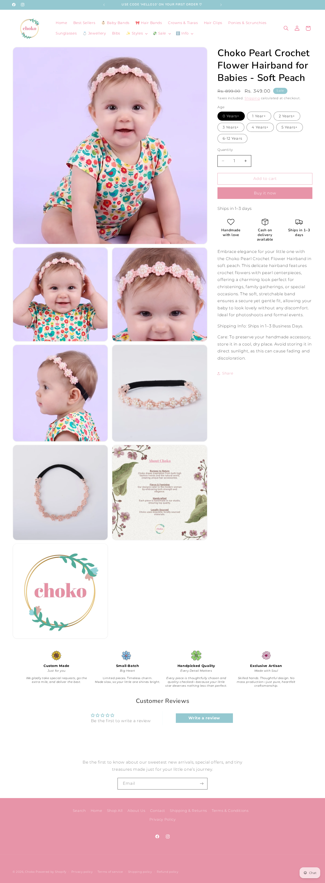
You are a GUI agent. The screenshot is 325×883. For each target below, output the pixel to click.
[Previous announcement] (104, 5)
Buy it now (265, 193)
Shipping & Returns (188, 811)
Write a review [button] (204, 718)
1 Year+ (259, 116)
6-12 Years (232, 138)
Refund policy (167, 871)
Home (96, 811)
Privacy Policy (162, 819)
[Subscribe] (201, 783)
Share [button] (227, 373)
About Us (136, 811)
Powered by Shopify (51, 871)
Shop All (115, 811)
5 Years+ (289, 127)
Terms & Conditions (230, 811)
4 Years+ (260, 127)
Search (79, 811)
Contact (157, 811)
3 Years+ (231, 127)
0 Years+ (231, 116)
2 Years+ (287, 116)
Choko (30, 871)
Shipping (252, 98)
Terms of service (110, 871)
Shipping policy (140, 871)
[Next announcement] (221, 5)
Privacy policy (82, 871)
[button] (136, 33)
